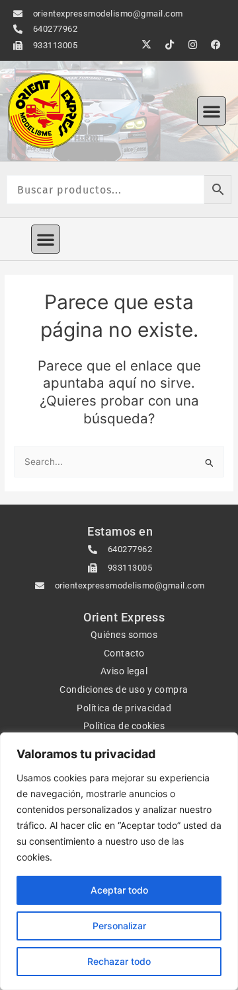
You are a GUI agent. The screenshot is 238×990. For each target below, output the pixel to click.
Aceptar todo (119, 890)
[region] (119, 861)
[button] (211, 110)
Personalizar (119, 925)
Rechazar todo (119, 961)
